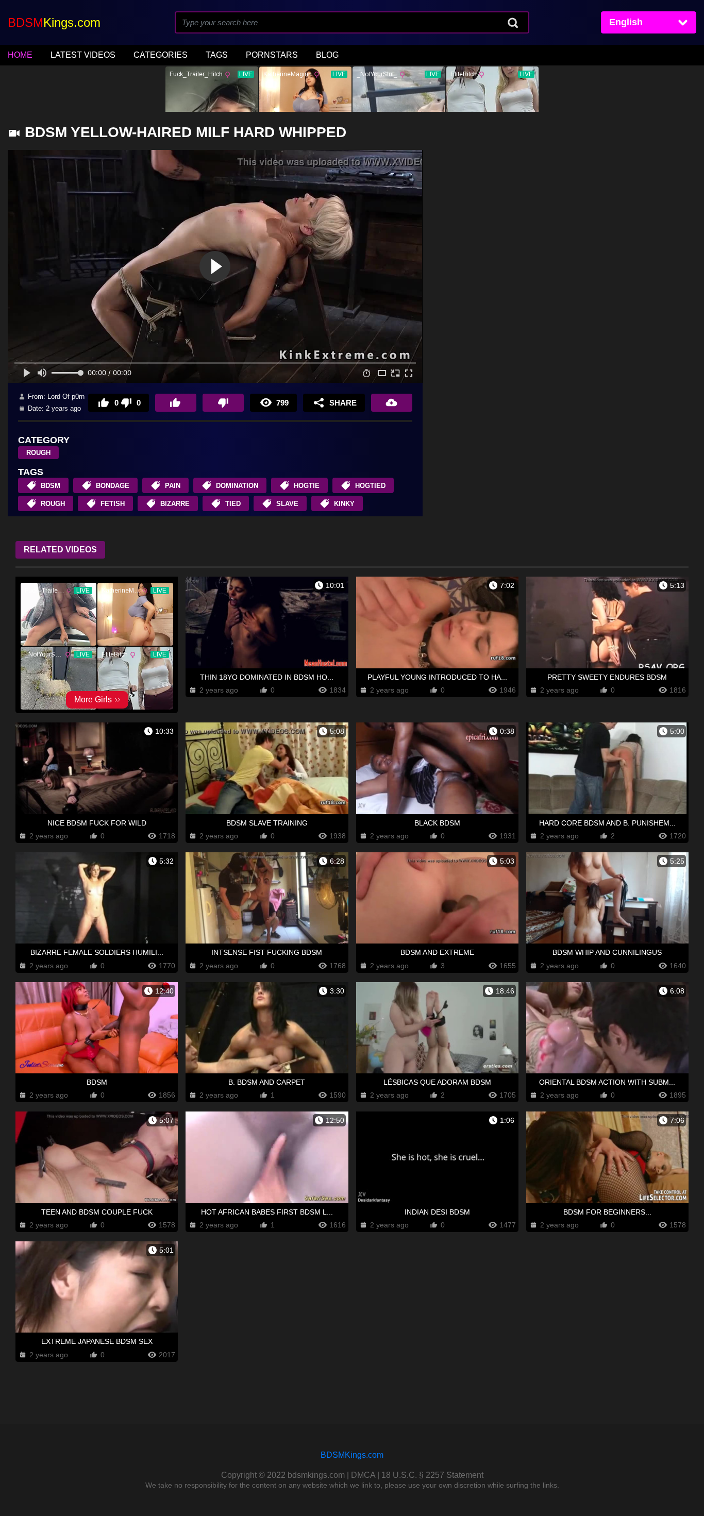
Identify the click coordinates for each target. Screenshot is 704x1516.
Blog (327, 54)
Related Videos (60, 549)
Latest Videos (83, 54)
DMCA (363, 1475)
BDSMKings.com (352, 1455)
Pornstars (272, 54)
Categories (160, 54)
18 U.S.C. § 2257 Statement (432, 1475)
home (20, 54)
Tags (217, 54)
